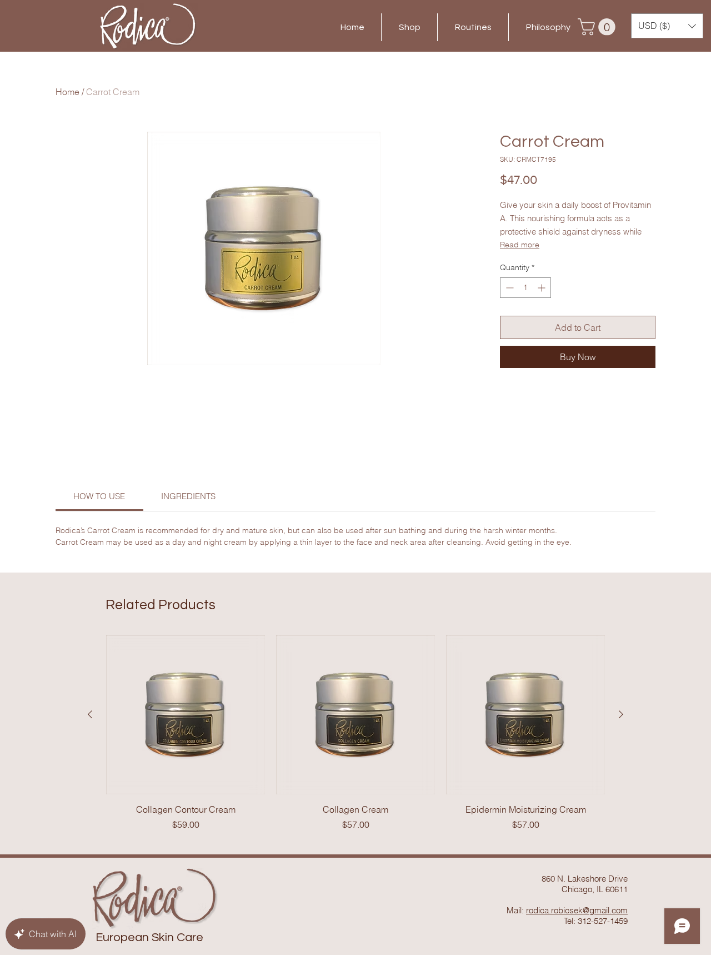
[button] (598, 27)
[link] (99, 496)
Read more (519, 245)
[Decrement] (508, 287)
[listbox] (667, 25)
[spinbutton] (525, 287)
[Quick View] (185, 714)
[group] (355, 733)
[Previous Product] (90, 714)
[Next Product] (621, 714)
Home (67, 91)
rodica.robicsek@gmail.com (577, 910)
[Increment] (542, 287)
